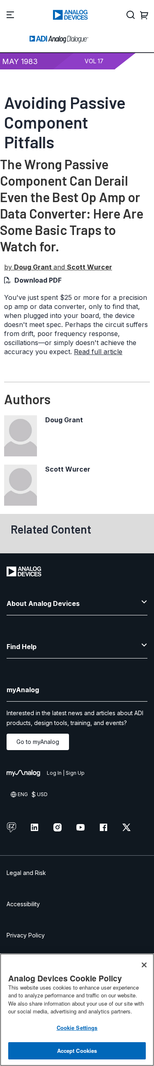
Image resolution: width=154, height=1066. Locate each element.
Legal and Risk (26, 872)
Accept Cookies (77, 1050)
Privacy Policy (26, 935)
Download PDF (38, 280)
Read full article (98, 352)
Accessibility (23, 903)
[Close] (144, 965)
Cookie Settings (77, 1027)
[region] (77, 1009)
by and (58, 267)
